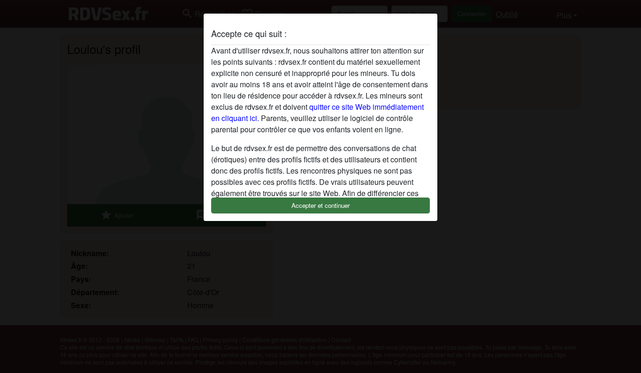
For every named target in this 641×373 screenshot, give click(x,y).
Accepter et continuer (320, 205)
